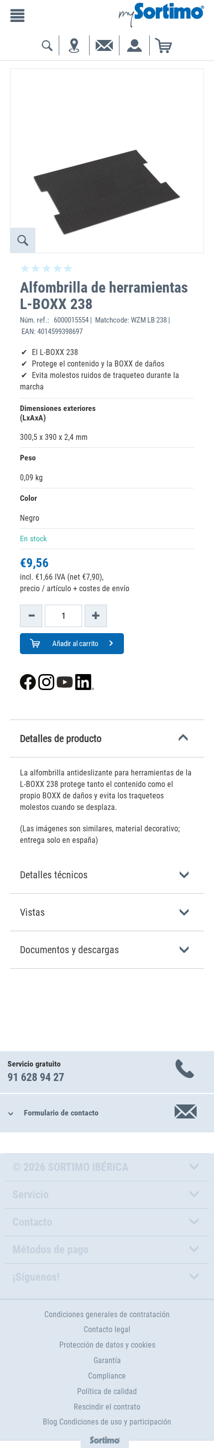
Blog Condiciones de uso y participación (107, 1422)
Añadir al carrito (75, 643)
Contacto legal (107, 1329)
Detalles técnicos (54, 875)
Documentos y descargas (69, 950)
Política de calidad (107, 1391)
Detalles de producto (61, 738)
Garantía (107, 1360)
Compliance (107, 1376)
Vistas (32, 912)
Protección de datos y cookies (107, 1345)
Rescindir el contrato (107, 1407)
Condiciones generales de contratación (107, 1314)
